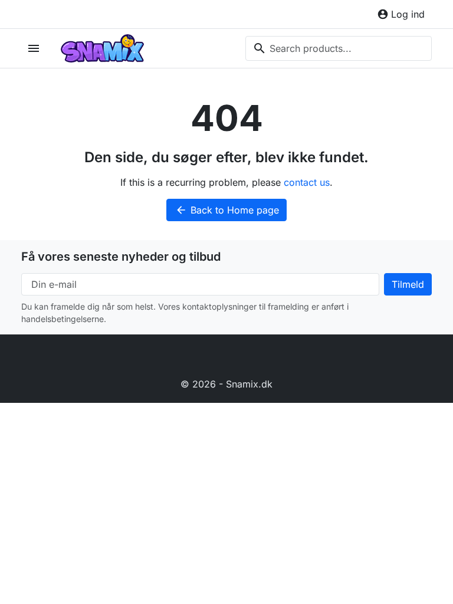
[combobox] (338, 48)
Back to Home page (227, 210)
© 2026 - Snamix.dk (226, 384)
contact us (307, 182)
